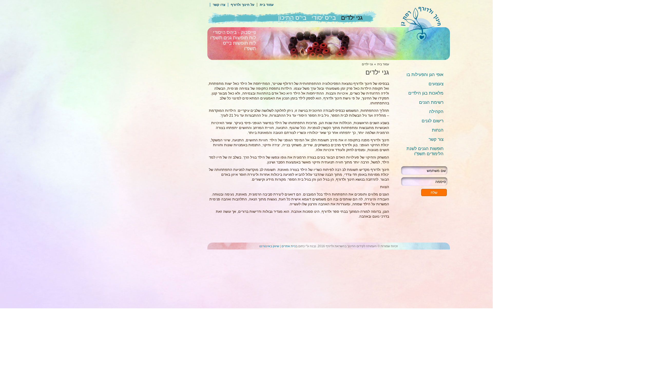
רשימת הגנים (431, 102)
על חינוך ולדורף (242, 5)
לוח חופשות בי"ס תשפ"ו (239, 46)
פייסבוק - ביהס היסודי (234, 32)
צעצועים (436, 83)
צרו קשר (219, 5)
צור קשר (436, 139)
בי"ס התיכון (292, 17)
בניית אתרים (289, 246)
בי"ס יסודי (324, 17)
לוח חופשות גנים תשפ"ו (233, 37)
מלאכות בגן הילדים (425, 93)
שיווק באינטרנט (269, 246)
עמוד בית (267, 5)
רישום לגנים (432, 120)
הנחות (437, 130)
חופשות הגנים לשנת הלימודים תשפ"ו (425, 151)
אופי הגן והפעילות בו (425, 74)
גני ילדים (352, 17)
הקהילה (436, 111)
